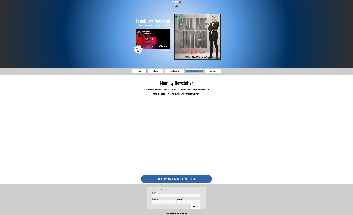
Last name (179, 199)
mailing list (182, 93)
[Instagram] (172, 2)
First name (155, 199)
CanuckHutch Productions (153, 21)
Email (153, 193)
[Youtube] (180, 2)
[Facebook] (176, 2)
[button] (155, 71)
